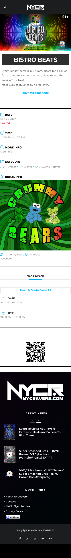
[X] (27, 538)
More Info (6, 151)
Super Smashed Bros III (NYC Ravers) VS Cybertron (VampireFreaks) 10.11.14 (39, 454)
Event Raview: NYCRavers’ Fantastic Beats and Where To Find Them (40, 432)
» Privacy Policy (13, 511)
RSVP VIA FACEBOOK (35, 93)
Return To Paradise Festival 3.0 (35, 290)
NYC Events (42, 166)
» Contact (10, 501)
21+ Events (9, 166)
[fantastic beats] (9, 432)
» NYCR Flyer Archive (17, 506)
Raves (56, 166)
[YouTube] (50, 538)
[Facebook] (20, 538)
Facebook (6, 258)
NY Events (25, 166)
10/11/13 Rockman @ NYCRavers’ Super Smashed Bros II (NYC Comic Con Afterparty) (41, 474)
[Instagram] (34, 538)
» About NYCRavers (15, 496)
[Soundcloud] (42, 538)
